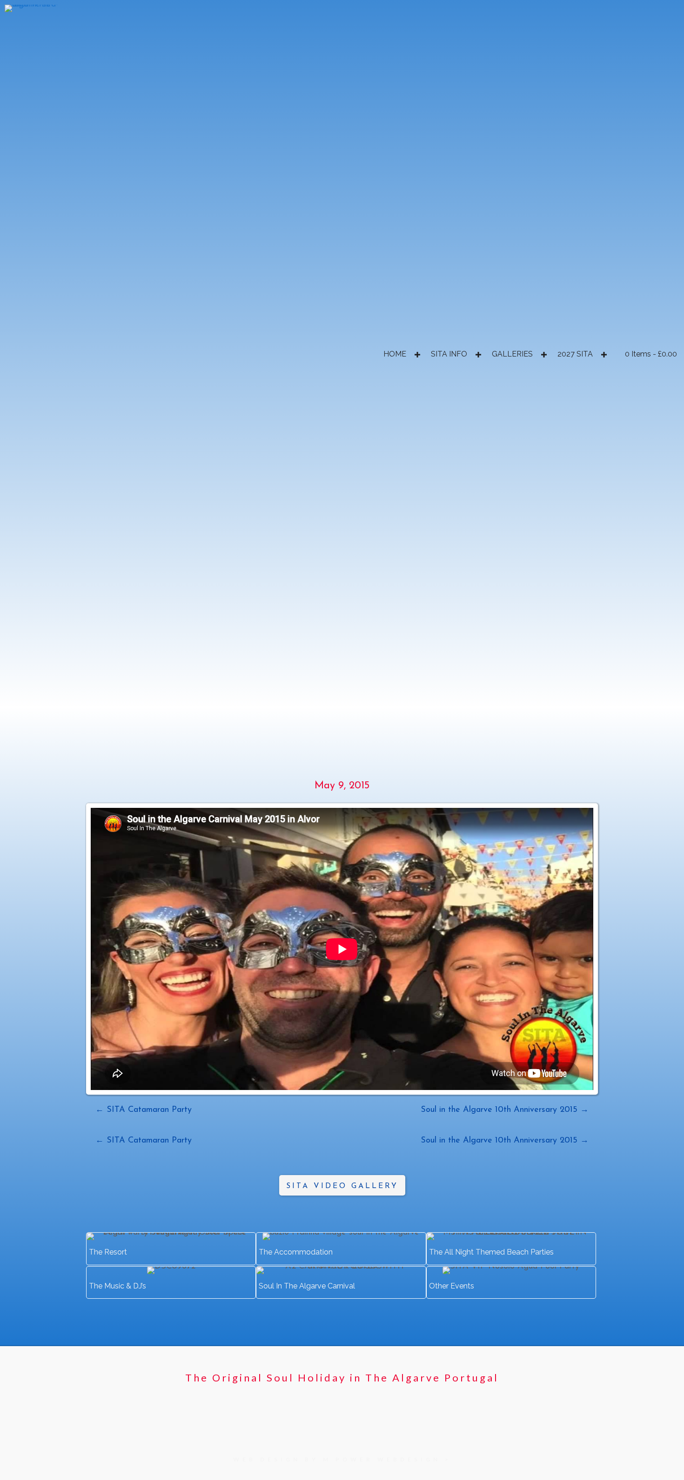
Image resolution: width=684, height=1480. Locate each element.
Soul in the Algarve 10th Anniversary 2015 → (505, 1110)
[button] (417, 354)
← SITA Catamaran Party (143, 1110)
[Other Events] (511, 1282)
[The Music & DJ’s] (171, 1282)
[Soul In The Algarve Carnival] (340, 1282)
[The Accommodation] (340, 1248)
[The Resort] (171, 1248)
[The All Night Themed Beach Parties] (511, 1248)
